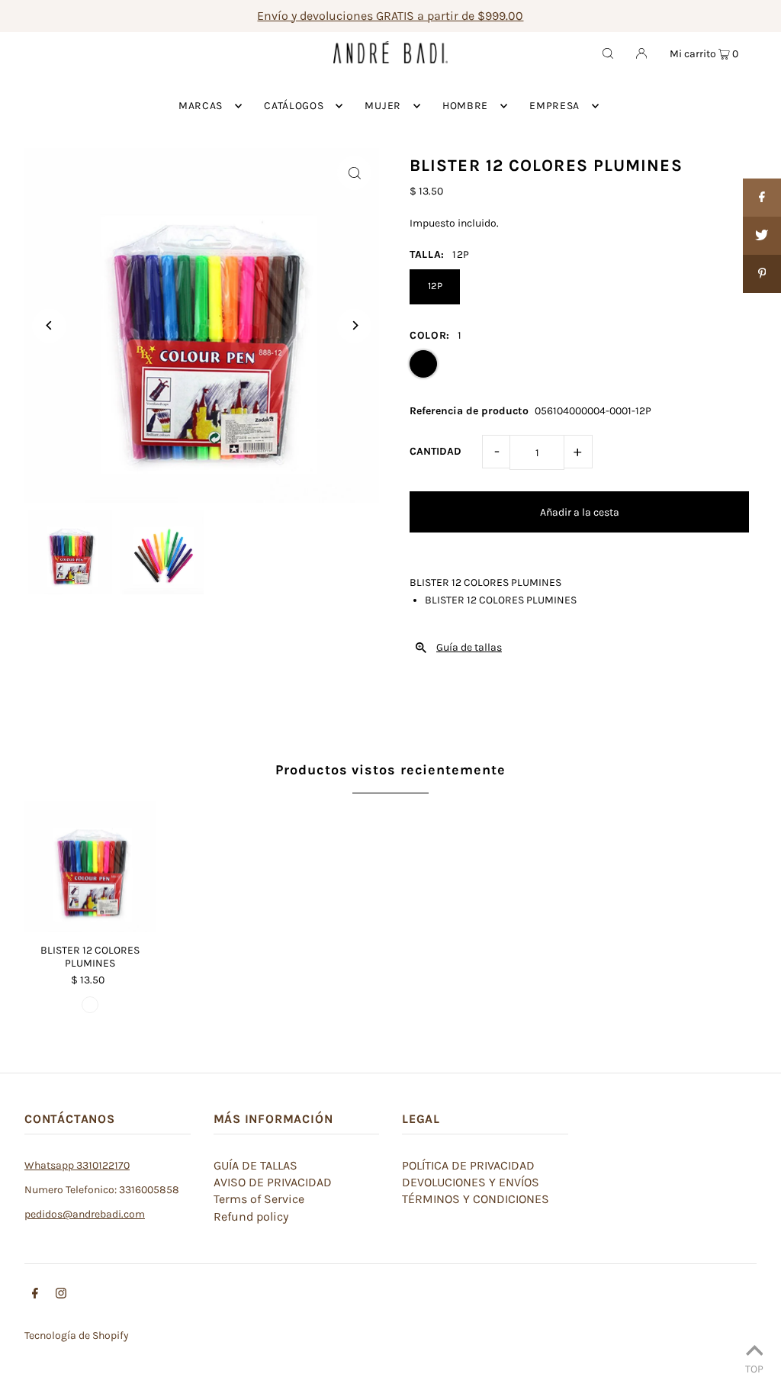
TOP (754, 1369)
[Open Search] (608, 52)
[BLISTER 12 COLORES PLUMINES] (90, 866)
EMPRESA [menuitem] (554, 105)
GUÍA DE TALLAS (255, 1165)
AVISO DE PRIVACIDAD (273, 1182)
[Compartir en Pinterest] (762, 274)
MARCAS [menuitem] (200, 105)
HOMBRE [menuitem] (465, 105)
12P (435, 285)
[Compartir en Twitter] (762, 236)
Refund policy (251, 1216)
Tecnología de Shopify (76, 1335)
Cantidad (435, 451)
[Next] (354, 325)
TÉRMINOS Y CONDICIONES (475, 1199)
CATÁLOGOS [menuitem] (293, 105)
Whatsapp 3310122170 (77, 1165)
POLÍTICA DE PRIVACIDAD (468, 1165)
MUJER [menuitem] (383, 105)
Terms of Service (259, 1199)
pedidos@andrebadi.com (84, 1214)
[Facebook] (35, 1295)
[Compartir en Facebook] (762, 198)
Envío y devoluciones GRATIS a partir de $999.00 (390, 15)
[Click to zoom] (354, 173)
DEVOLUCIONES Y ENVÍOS (470, 1182)
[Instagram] (61, 1295)
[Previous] (49, 325)
